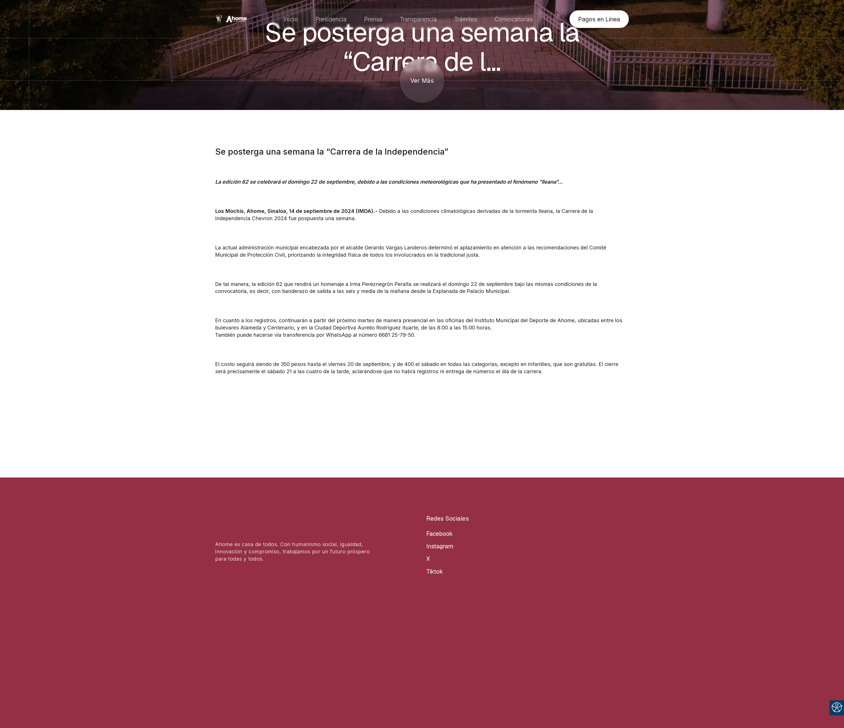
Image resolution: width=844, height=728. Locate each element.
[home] (231, 19)
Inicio (291, 19)
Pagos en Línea (599, 19)
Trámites (465, 19)
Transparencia (418, 19)
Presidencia (330, 19)
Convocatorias (514, 19)
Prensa (373, 19)
